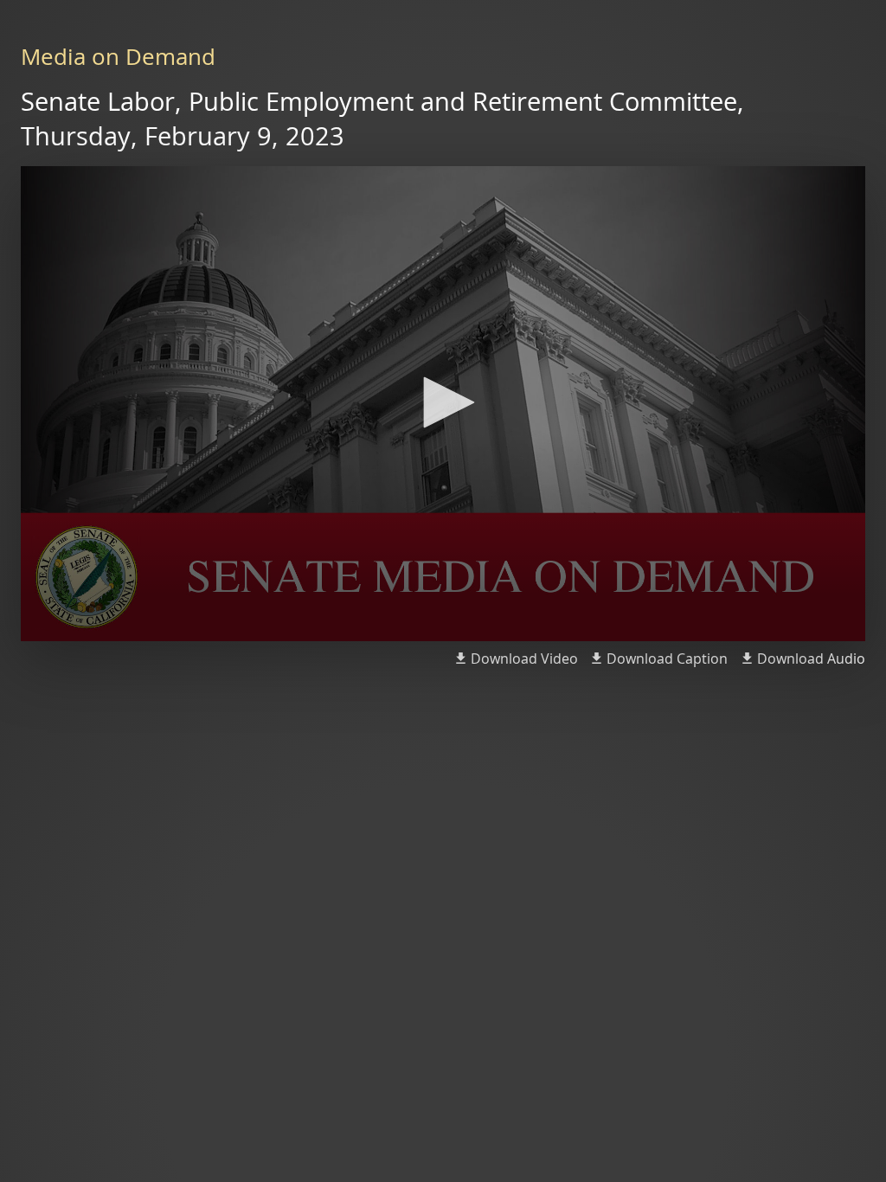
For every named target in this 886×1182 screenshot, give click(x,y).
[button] (443, 402)
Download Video (524, 658)
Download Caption (667, 658)
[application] (443, 403)
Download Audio (811, 658)
